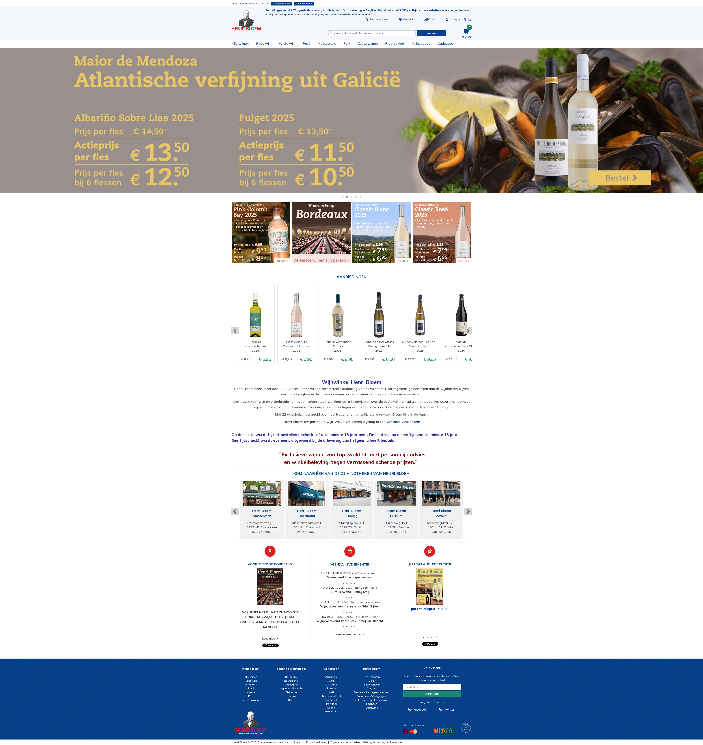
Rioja (291, 700)
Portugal (331, 703)
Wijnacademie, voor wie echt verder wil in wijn (466, 727)
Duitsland (331, 684)
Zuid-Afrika (331, 711)
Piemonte (291, 692)
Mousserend (327, 43)
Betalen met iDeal (405, 731)
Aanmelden (432, 693)
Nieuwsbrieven (371, 684)
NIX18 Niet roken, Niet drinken (443, 730)
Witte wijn (287, 43)
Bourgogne (291, 680)
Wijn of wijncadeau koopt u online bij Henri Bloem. (249, 20)
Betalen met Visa (423, 732)
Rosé (306, 43)
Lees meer (269, 638)
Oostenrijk (331, 700)
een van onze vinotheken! (400, 422)
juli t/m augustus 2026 (429, 609)
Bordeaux (291, 677)
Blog (371, 680)
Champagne (291, 684)
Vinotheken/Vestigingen (371, 696)
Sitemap (298, 742)
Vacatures (372, 707)
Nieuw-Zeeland (331, 696)
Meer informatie (304, 3)
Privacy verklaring (316, 742)
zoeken (432, 33)
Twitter (449, 709)
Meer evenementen (349, 634)
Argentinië (331, 677)
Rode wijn (263, 43)
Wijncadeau (421, 43)
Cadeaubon (447, 43)
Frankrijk (331, 688)
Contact (433, 19)
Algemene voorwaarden (345, 742)
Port (347, 43)
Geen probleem (281, 3)
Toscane (291, 696)
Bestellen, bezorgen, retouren (371, 692)
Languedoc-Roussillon (291, 688)
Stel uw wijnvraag (380, 19)
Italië (331, 692)
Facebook (420, 709)
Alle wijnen (240, 43)
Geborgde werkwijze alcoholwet (382, 742)
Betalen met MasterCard (413, 731)
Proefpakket (394, 43)
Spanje (331, 707)
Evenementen (372, 677)
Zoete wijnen (368, 43)
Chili (331, 680)
